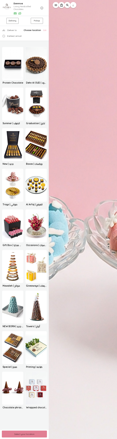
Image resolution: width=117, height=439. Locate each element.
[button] (24, 8)
